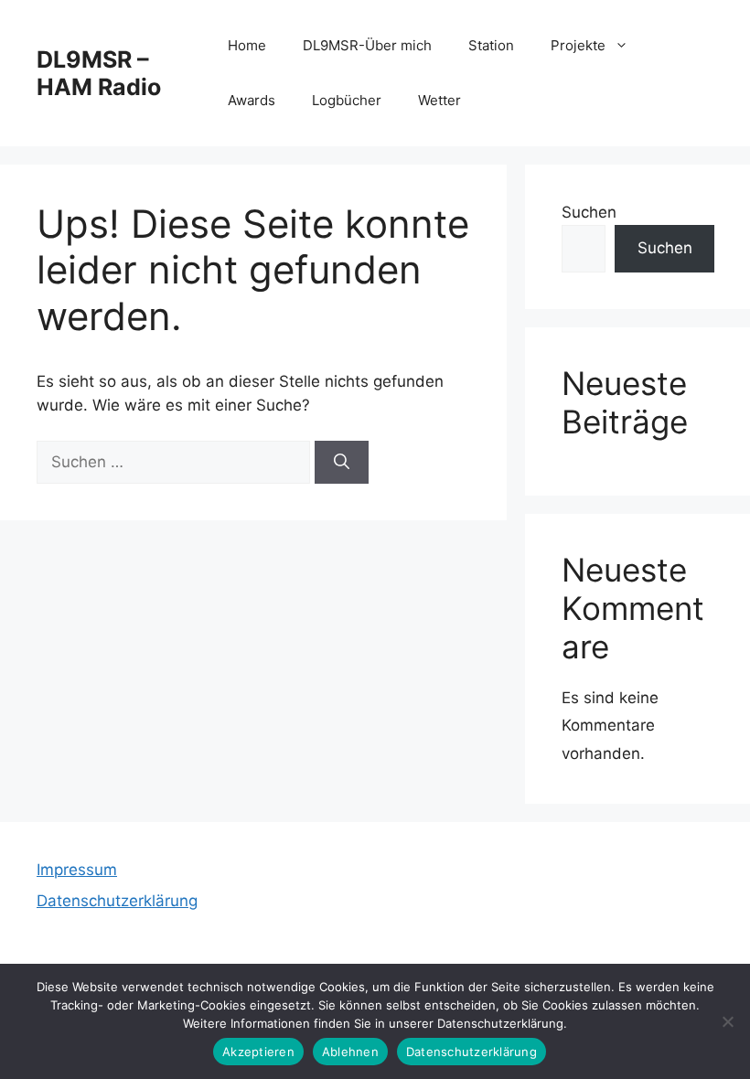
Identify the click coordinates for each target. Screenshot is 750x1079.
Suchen (589, 212)
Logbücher (346, 100)
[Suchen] (342, 463)
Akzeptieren (258, 1051)
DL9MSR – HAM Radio (99, 73)
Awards (251, 100)
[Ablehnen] (727, 1021)
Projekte (578, 45)
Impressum (77, 869)
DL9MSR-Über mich (367, 45)
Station (491, 45)
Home (247, 45)
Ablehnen (350, 1051)
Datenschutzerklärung (117, 901)
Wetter (439, 100)
